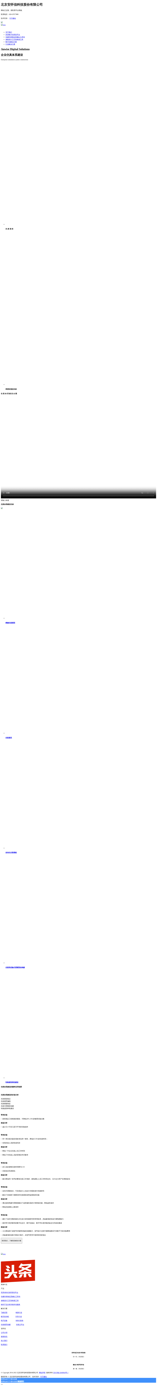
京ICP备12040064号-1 (60, 1373)
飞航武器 (4, 1312)
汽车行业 (18, 1316)
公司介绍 (4, 1332)
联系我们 (4, 1344)
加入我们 (4, 1340)
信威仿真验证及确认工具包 (10, 1296)
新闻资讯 (4, 1336)
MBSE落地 (19, 1320)
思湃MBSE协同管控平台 (9, 1292)
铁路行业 (19, 1312)
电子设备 (4, 1320)
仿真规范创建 (6, 1324)
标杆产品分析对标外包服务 (10, 1304)
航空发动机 (5, 1316)
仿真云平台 (20, 1324)
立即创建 (20, 1381)
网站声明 (42, 1373)
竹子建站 (12, 18)
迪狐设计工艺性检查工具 (10, 1300)
